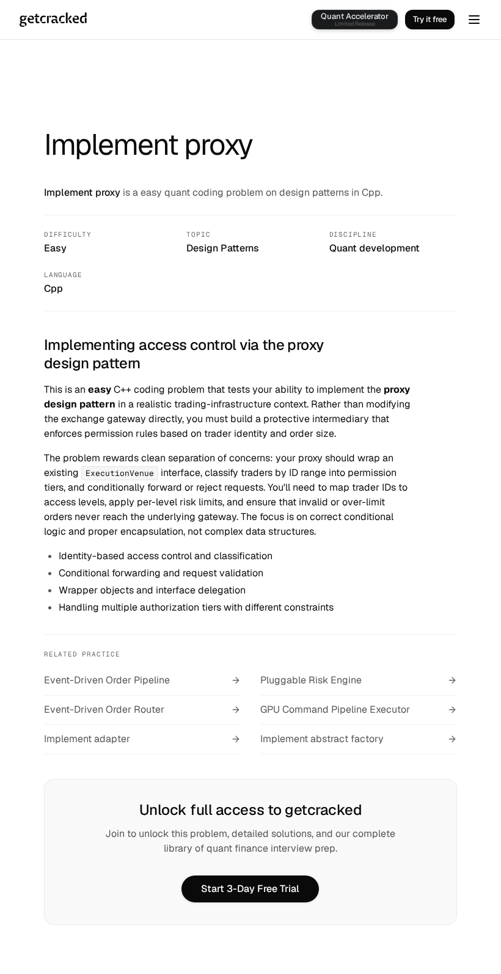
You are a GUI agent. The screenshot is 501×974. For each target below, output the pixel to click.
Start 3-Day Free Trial (250, 888)
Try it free (430, 19)
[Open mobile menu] (474, 19)
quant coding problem (213, 192)
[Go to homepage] (53, 19)
